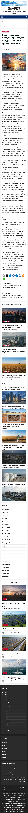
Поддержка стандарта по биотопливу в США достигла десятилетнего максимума (13, 426)
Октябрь (8, 703)
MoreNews (13, 811)
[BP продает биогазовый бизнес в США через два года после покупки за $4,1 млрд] (14, 457)
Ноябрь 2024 (5, 573)
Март (7, 724)
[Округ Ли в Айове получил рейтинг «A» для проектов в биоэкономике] (14, 365)
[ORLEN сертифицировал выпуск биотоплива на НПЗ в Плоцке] (14, 315)
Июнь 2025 (5, 552)
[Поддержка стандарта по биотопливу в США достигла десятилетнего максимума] (14, 436)
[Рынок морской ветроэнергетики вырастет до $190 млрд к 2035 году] (14, 667)
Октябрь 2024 (6, 576)
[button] (2, 16)
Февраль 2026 (6, 527)
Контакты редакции (19, 805)
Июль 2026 (5, 512)
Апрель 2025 (5, 558)
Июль (7, 712)
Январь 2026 (5, 531)
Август (7, 709)
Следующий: (12, 295)
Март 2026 (5, 524)
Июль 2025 (5, 549)
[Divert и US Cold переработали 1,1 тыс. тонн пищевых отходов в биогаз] (14, 397)
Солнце (5, 625)
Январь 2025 (5, 567)
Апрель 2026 (5, 521)
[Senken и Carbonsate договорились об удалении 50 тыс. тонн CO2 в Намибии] (14, 416)
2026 (5, 692)
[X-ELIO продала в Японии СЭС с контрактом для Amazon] (14, 619)
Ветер (5, 599)
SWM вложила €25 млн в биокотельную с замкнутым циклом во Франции (13, 351)
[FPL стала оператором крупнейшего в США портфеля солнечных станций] (14, 643)
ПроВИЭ (14, 8)
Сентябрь (8, 706)
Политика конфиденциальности (14, 807)
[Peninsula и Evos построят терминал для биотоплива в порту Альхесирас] (14, 475)
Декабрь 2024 (6, 570)
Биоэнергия (5, 31)
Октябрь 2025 (6, 540)
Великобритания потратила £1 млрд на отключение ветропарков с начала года (14, 604)
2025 (5, 694)
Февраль (8, 727)
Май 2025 (4, 555)
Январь (8, 730)
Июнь (7, 715)
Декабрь (8, 696)
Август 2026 (5, 509)
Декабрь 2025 (6, 534)
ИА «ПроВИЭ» (7, 47)
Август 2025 (5, 546)
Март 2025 (5, 561)
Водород (4, 748)
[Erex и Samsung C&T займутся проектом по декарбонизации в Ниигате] (14, 494)
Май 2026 (4, 518)
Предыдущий (13, 287)
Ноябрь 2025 (5, 537)
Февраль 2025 (6, 564)
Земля (4, 751)
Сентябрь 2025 (6, 543)
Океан (4, 754)
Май (7, 718)
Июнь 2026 (5, 515)
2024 (5, 732)
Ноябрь (8, 700)
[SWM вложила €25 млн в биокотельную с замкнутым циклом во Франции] (14, 339)
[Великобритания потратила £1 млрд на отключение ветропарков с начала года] (14, 593)
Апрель (8, 721)
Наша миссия (7, 803)
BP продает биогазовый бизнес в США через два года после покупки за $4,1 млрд (13, 447)
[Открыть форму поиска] (26, 17)
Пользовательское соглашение (13, 809)
